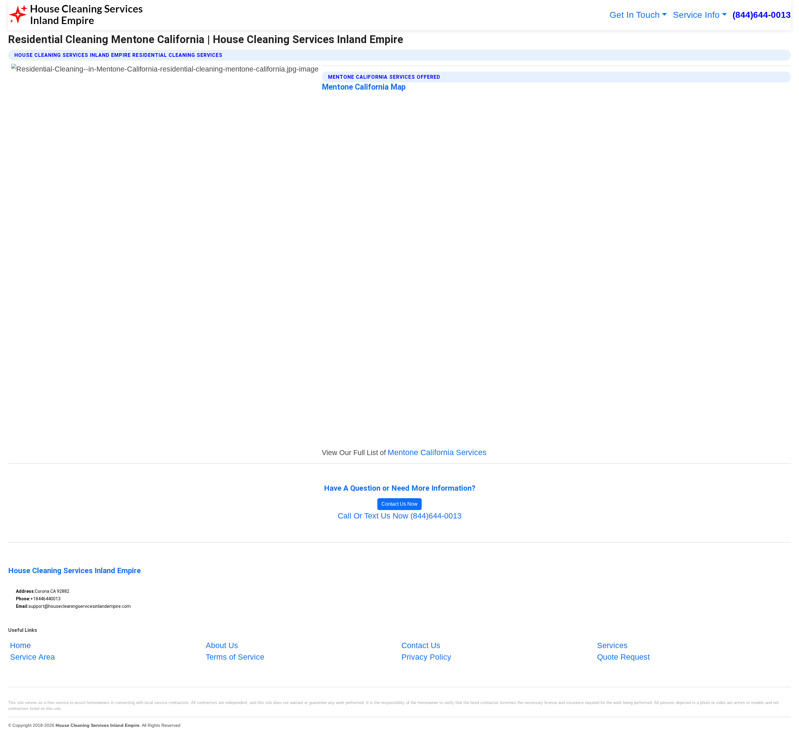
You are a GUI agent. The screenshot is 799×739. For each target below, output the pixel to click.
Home (20, 645)
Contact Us (420, 645)
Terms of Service (235, 656)
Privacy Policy (426, 656)
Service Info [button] (696, 15)
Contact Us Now (399, 504)
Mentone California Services (437, 452)
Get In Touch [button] (635, 15)
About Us (222, 645)
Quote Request (623, 656)
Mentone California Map (364, 87)
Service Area (32, 656)
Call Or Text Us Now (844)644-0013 (400, 515)
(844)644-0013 (762, 15)
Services (612, 645)
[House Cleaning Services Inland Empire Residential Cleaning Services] (75, 14)
